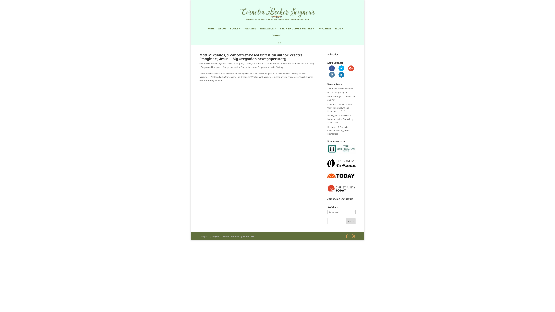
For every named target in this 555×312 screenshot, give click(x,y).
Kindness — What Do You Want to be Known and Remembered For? (339, 108)
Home (211, 28)
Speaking (250, 28)
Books (234, 28)
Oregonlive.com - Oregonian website (258, 67)
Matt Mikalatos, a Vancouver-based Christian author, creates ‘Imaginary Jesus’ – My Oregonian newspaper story (251, 56)
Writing (279, 67)
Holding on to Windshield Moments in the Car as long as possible (340, 119)
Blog (338, 28)
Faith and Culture (300, 63)
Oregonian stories (231, 67)
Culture (248, 63)
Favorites (325, 28)
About (222, 28)
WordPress (248, 236)
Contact (277, 35)
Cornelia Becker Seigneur (214, 63)
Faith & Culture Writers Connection (274, 63)
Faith (254, 63)
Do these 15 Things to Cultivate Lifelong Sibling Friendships (338, 130)
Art (242, 63)
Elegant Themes (220, 236)
